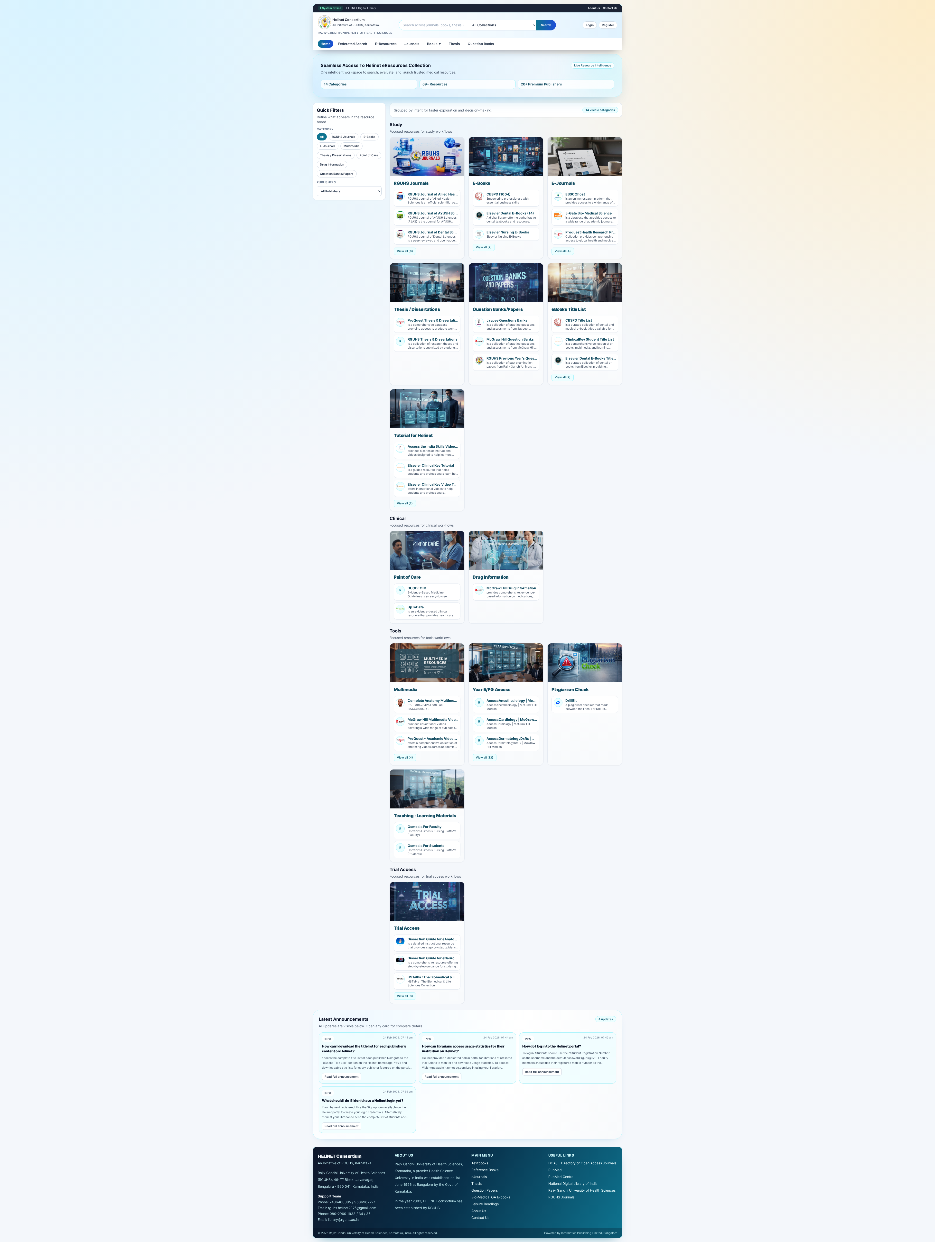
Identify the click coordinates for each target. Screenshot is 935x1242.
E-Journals (327, 146)
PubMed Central (561, 1177)
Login (590, 25)
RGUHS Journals (343, 137)
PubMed (555, 1170)
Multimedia (351, 146)
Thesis (454, 44)
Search (546, 25)
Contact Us (610, 8)
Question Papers (484, 1190)
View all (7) (484, 247)
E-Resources (386, 44)
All (322, 137)
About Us (594, 8)
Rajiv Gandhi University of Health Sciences (582, 1190)
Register (608, 25)
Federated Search (352, 44)
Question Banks (481, 44)
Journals (411, 44)
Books (434, 44)
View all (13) (484, 757)
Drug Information (332, 164)
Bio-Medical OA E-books (490, 1197)
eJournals (479, 1177)
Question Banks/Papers (337, 174)
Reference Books (484, 1170)
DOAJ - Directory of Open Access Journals (582, 1163)
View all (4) (563, 251)
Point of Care (369, 155)
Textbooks (479, 1163)
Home (325, 44)
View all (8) (405, 251)
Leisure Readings (485, 1204)
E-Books (369, 137)
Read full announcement (342, 1076)
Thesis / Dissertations (335, 155)
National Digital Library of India (573, 1183)
